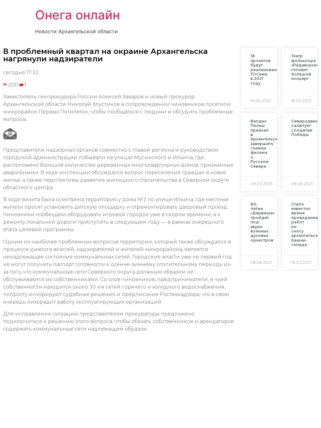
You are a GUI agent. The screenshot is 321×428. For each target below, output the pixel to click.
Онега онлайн (77, 15)
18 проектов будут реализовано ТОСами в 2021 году (264, 69)
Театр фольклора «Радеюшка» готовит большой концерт (304, 67)
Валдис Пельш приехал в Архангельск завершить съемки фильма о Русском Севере (263, 144)
